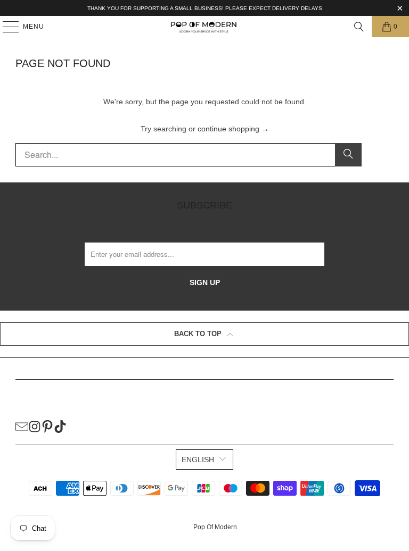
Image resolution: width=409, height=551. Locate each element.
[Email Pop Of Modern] (21, 426)
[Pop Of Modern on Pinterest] (47, 426)
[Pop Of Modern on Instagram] (34, 426)
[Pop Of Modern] (204, 26)
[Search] (359, 26)
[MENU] (5, 26)
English (198, 459)
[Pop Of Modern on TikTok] (60, 426)
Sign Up (205, 282)
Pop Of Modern (215, 527)
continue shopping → (233, 128)
